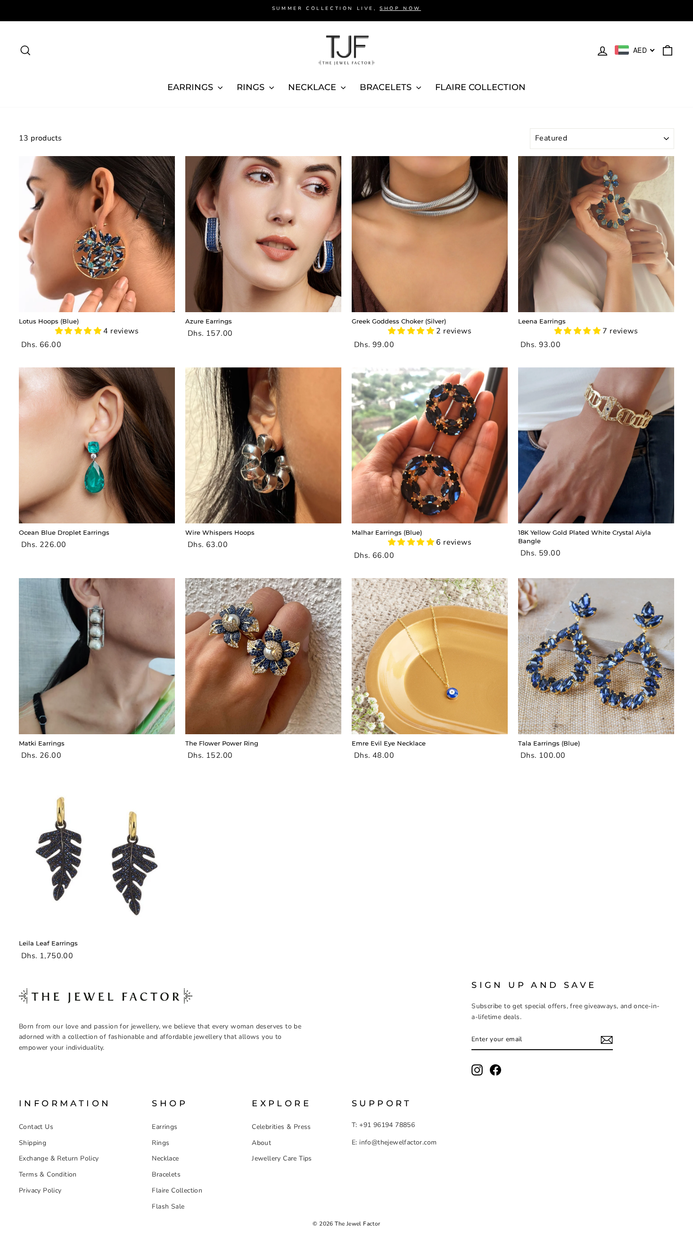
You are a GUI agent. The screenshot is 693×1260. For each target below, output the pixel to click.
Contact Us (36, 1126)
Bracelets (166, 1174)
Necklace (165, 1158)
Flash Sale (168, 1206)
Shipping (32, 1142)
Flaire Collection (480, 87)
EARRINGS (191, 87)
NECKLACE (313, 87)
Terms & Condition (48, 1174)
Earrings (164, 1126)
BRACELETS (387, 87)
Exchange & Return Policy (59, 1158)
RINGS (252, 87)
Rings (160, 1142)
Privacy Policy (40, 1190)
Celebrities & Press (281, 1126)
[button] (79, 331)
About (261, 1142)
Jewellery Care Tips (282, 1158)
